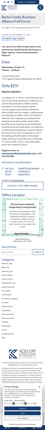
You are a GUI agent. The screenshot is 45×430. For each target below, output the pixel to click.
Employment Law (9, 283)
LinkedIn (18, 39)
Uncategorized (17, 180)
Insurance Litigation (10, 298)
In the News (6, 294)
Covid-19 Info (7, 279)
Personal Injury (8, 318)
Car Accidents (7, 275)
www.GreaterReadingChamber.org (18, 153)
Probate (5, 322)
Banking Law (7, 263)
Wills (4, 338)
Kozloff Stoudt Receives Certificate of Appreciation (28, 171)
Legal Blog (6, 310)
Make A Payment (27, 2)
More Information (22, 233)
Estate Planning (8, 287)
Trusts (4, 330)
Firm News (6, 291)
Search (38, 252)
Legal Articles (7, 306)
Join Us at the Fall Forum (9, 171)
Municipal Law (7, 314)
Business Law (7, 271)
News (7, 28)
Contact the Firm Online (22, 185)
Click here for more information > (17, 162)
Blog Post (5, 267)
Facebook (7, 39)
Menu (40, 8)
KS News (5, 302)
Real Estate (6, 326)
